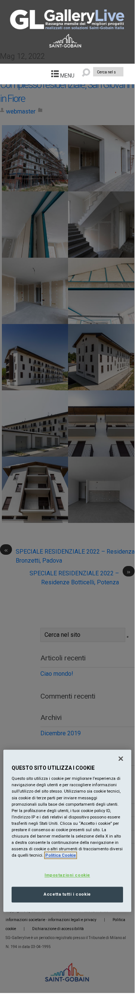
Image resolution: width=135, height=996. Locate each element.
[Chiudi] (121, 758)
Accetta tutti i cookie (67, 894)
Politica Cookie (60, 855)
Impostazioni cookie (67, 875)
